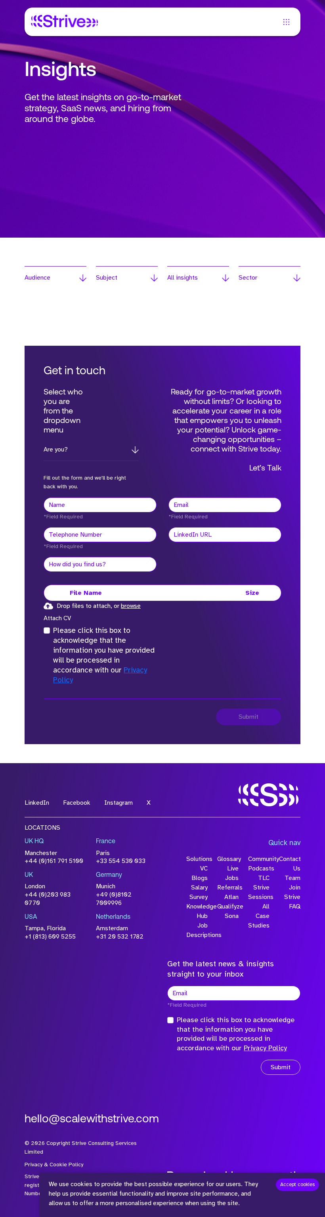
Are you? (56, 449)
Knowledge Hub (197, 911)
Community (259, 859)
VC (204, 868)
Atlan (231, 897)
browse (131, 606)
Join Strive (292, 892)
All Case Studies (259, 916)
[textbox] (100, 504)
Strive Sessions (259, 892)
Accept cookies (297, 1184)
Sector (248, 278)
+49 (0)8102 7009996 (114, 899)
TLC (264, 878)
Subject (106, 278)
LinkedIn (37, 803)
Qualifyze (228, 906)
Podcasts (259, 868)
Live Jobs (232, 873)
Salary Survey (198, 892)
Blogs (199, 878)
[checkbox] (47, 630)
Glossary (228, 859)
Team (292, 878)
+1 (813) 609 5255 (50, 937)
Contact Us (289, 863)
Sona (232, 916)
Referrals (228, 887)
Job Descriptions (197, 930)
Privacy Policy (265, 1048)
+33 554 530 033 (120, 861)
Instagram (118, 803)
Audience (37, 278)
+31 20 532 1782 (119, 937)
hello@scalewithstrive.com (92, 1119)
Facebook (76, 803)
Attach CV (57, 618)
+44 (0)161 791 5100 (54, 861)
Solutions (197, 859)
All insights (182, 278)
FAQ (294, 906)
